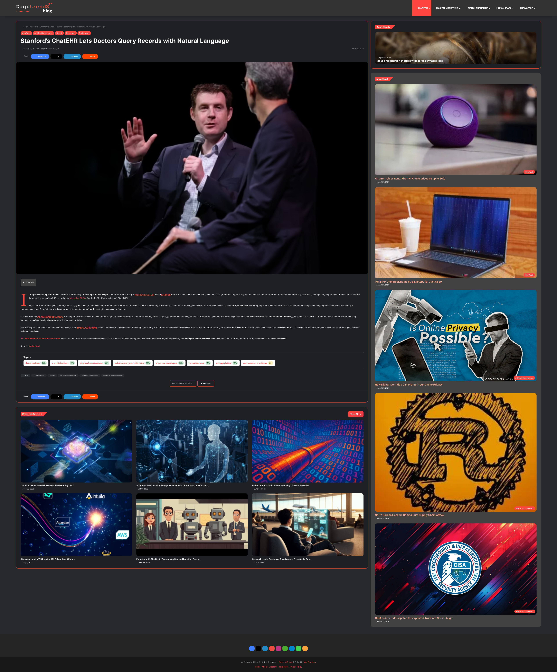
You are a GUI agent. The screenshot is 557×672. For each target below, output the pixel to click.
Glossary (273, 667)
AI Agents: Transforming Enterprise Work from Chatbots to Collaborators (172, 485)
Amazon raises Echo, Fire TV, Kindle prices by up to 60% (410, 178)
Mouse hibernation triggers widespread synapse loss (410, 60)
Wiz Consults (310, 662)
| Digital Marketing (447, 8)
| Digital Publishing (477, 8)
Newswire (70, 33)
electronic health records (90, 375)
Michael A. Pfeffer (77, 298)
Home (25, 27)
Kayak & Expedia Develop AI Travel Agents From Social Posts (282, 559)
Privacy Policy (296, 667)
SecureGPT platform (87, 327)
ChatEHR (166, 294)
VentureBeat (34, 346)
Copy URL (206, 383)
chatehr (52, 375)
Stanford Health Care (144, 294)
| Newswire (526, 8)
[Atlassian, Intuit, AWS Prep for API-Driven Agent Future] (76, 524)
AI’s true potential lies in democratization (40, 338)
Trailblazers (283, 667)
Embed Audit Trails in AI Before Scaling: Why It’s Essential (280, 485)
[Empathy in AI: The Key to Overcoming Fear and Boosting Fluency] (192, 524)
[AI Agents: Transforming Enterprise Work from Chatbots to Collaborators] (192, 451)
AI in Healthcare (39, 375)
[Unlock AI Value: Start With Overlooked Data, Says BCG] (76, 451)
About (264, 667)
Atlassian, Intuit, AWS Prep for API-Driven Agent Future (48, 559)
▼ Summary (28, 282)
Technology (84, 33)
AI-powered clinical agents (50, 316)
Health (59, 33)
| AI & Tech (422, 8)
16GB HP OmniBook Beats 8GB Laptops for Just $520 (408, 281)
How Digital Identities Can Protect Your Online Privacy (409, 384)
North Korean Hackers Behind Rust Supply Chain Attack (409, 514)
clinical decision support (68, 375)
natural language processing (113, 375)
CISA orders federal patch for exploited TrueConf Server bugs (413, 618)
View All (355, 414)
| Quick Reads (503, 8)
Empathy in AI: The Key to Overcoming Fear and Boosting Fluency (168, 559)
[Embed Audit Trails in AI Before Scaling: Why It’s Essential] (308, 451)
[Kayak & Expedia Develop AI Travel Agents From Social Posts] (308, 524)
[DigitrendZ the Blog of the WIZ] (34, 8)
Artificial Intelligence (43, 33)
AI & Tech (34, 27)
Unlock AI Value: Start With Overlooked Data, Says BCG (47, 485)
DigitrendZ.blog (285, 662)
